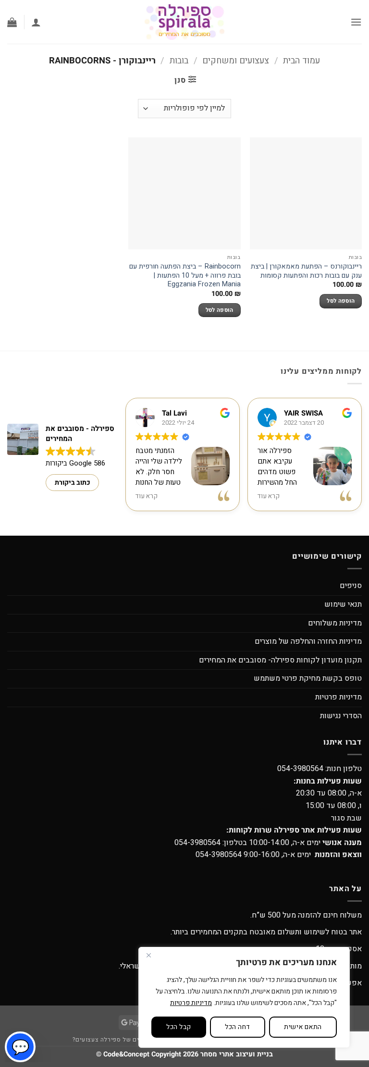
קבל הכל (178, 1027)
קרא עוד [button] (146, 496)
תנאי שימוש (343, 604)
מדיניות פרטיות (191, 1003)
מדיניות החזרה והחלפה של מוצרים (308, 641)
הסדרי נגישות (341, 716)
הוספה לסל (341, 301)
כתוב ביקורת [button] (72, 483)
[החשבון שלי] (36, 22)
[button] (356, 22)
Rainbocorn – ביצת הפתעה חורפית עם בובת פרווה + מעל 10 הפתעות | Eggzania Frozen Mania (184, 275)
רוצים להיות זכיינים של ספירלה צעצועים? (129, 1039)
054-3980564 (300, 768)
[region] (244, 997)
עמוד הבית (301, 60)
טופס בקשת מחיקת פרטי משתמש (308, 678)
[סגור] (148, 955)
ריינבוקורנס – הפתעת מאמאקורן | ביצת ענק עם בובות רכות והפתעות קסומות (306, 271)
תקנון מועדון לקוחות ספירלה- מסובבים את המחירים (280, 660)
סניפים (351, 585)
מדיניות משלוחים (335, 623)
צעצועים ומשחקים (235, 60)
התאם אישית (302, 1027)
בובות (179, 60)
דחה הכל (237, 1027)
